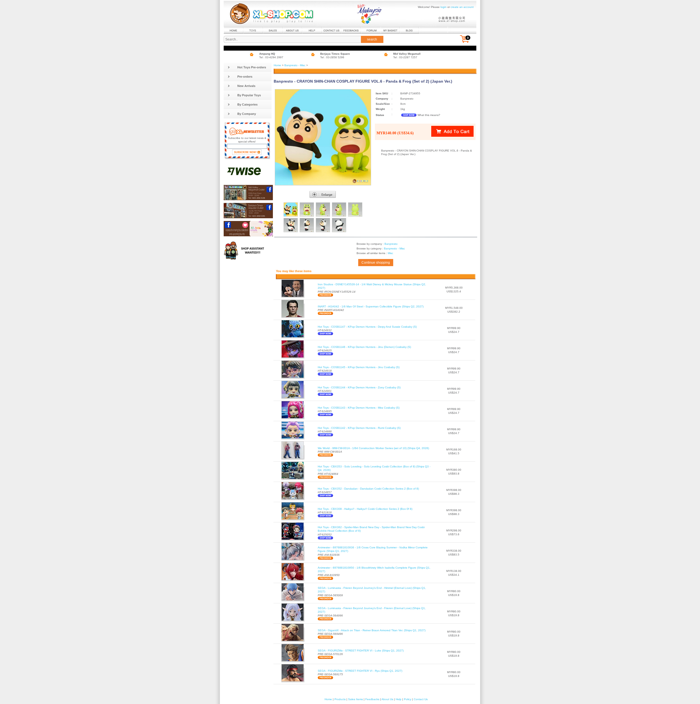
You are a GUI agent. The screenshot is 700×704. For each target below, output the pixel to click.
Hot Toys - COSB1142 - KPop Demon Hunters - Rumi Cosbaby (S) (359, 427)
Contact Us (421, 699)
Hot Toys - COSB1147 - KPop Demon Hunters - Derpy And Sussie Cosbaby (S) (367, 326)
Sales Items (355, 699)
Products (340, 699)
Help (398, 699)
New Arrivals (246, 86)
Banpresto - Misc (294, 65)
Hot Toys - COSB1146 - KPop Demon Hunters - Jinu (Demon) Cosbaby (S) (364, 346)
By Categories (247, 104)
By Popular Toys (249, 95)
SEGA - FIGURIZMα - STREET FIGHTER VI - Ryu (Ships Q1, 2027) (360, 670)
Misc (390, 253)
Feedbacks (372, 699)
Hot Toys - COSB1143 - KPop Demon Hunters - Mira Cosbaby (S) (358, 407)
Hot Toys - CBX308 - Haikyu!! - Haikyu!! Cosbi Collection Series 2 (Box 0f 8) (365, 508)
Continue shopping (375, 262)
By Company (246, 113)
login (444, 6)
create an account (462, 6)
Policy (407, 699)
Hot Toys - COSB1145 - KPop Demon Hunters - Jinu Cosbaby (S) (358, 367)
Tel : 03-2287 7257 (405, 57)
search (372, 39)
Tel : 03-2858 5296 (332, 57)
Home (277, 65)
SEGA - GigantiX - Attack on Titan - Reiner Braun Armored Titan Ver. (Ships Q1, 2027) (371, 630)
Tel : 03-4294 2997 (271, 57)
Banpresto (391, 243)
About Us (387, 699)
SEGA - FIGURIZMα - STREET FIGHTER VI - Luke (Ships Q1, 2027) (361, 650)
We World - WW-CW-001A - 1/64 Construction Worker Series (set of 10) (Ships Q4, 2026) (373, 448)
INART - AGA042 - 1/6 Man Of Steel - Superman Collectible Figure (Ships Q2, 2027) (371, 306)
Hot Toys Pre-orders (251, 67)
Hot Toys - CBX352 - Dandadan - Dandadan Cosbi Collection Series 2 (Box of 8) (368, 488)
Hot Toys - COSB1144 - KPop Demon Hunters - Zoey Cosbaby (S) (359, 387)
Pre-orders (244, 76)
